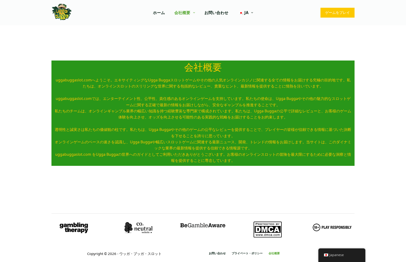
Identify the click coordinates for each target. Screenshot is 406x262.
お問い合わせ (216, 12)
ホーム (159, 12)
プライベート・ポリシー (247, 253)
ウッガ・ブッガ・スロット (140, 253)
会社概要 (182, 12)
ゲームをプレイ (337, 12)
